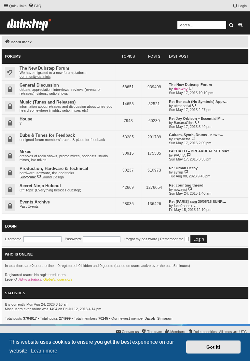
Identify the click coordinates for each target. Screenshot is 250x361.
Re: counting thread (186, 185)
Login (11, 226)
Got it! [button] (213, 347)
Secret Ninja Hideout (40, 185)
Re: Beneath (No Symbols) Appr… (198, 102)
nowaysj (180, 189)
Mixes (25, 151)
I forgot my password (140, 239)
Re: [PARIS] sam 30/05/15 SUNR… (197, 201)
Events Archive (35, 202)
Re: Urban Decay (183, 168)
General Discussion (39, 85)
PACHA (180, 155)
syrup (178, 172)
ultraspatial (182, 106)
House (26, 119)
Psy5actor (182, 139)
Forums (13, 56)
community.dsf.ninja (35, 76)
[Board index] (29, 23)
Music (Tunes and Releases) (48, 102)
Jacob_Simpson (159, 318)
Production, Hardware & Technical (54, 168)
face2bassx (183, 206)
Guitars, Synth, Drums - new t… (196, 135)
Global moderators (58, 279)
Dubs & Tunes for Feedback (47, 135)
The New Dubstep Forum (44, 68)
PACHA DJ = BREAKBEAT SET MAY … (201, 151)
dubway (181, 89)
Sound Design (53, 177)
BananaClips (184, 123)
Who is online (19, 254)
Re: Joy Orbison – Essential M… (196, 118)
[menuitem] (34, 6)
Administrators (30, 279)
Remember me (172, 239)
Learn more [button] (44, 351)
